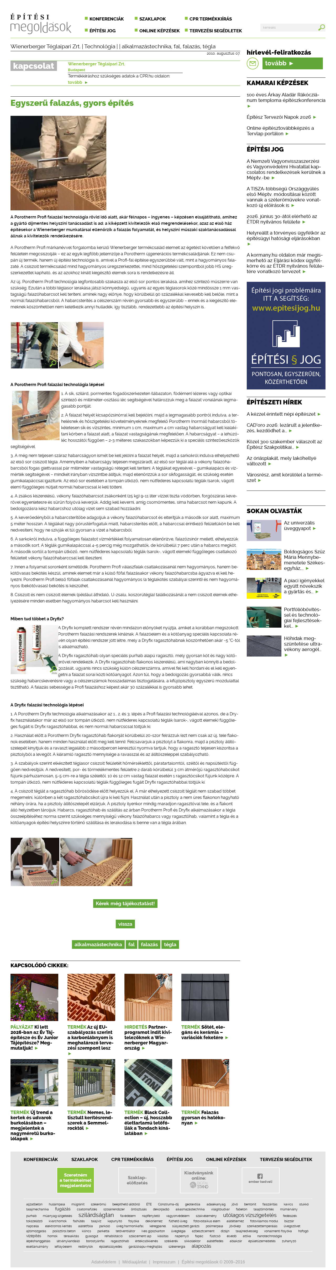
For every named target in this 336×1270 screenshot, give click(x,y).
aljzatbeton (34, 1204)
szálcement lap (140, 1236)
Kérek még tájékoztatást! (125, 904)
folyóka (133, 1221)
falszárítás (269, 1204)
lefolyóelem (63, 1246)
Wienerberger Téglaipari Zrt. (45, 46)
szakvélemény (206, 1216)
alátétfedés (215, 1241)
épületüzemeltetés (262, 1241)
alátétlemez (235, 1221)
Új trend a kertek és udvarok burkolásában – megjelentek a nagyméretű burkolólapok (32, 1125)
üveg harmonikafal (129, 1226)
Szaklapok (152, 19)
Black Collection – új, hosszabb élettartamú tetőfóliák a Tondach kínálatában (148, 1123)
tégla (209, 46)
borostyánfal (95, 1241)
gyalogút (91, 1236)
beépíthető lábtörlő (126, 1204)
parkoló (104, 1226)
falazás (191, 46)
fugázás (63, 1208)
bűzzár (289, 1221)
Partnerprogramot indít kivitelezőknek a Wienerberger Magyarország (148, 1037)
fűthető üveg (178, 1221)
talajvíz (96, 1221)
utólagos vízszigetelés (250, 1215)
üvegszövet (292, 1226)
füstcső (215, 1236)
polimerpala (214, 1226)
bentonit (250, 1204)
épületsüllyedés (110, 1246)
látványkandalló (68, 1241)
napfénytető (151, 1216)
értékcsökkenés (146, 1241)
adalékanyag (216, 1204)
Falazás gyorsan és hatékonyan (203, 1118)
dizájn (225, 1231)
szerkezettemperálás (262, 1226)
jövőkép (235, 1226)
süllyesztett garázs (186, 1226)
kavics (288, 1204)
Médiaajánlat (134, 1262)
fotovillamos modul (264, 1221)
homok (52, 1236)
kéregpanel (158, 1226)
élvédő (232, 1236)
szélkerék (171, 1241)
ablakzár (236, 1241)
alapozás (201, 1246)
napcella (32, 1226)
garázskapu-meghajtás (145, 1246)
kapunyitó (115, 1221)
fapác (199, 1236)
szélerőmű (98, 1204)
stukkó (304, 1204)
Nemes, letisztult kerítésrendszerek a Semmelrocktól (90, 1120)
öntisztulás (139, 1209)
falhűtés (79, 1221)
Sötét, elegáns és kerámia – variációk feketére (203, 1032)
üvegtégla (178, 1231)
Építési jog (103, 30)
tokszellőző (34, 1221)
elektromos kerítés (58, 1226)
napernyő (182, 1236)
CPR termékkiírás (211, 19)
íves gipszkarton (153, 1231)
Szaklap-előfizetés (137, 1180)
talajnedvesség (247, 1231)
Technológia (99, 46)
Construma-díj (168, 1204)
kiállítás (163, 1236)
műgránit (78, 1204)
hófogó (303, 1231)
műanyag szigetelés (57, 1216)
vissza (125, 924)
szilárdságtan (96, 1214)
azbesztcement (203, 1231)
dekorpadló (161, 1209)
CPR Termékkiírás (132, 1159)
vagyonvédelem (178, 1216)
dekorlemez (153, 1221)
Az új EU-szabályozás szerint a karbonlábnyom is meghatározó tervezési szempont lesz (90, 1037)
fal (177, 46)
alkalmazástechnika (146, 46)
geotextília (192, 1204)
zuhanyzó (289, 1241)
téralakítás (71, 1236)
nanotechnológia (269, 1236)
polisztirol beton (64, 1231)
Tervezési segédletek (216, 30)
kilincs (86, 1231)
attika (247, 1236)
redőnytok (85, 1246)
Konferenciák (107, 19)
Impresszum (164, 1262)
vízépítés (33, 1236)
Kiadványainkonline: (198, 1175)
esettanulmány (37, 1246)
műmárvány (289, 1209)
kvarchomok (58, 1221)
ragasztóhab (120, 1241)
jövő (235, 1204)
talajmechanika (37, 1209)
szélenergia (177, 1246)
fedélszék (290, 1216)
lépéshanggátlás (38, 1241)
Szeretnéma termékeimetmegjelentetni (76, 1180)
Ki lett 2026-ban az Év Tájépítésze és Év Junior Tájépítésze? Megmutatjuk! (34, 1037)
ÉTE (149, 1204)
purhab (31, 1216)
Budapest (76, 70)
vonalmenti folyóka (278, 1231)
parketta (103, 1231)
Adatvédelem (103, 1262)
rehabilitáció (113, 1236)
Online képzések (159, 30)
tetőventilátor (125, 1231)
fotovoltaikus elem (206, 1221)
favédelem (128, 1216)
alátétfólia (85, 1226)
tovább (75, 82)
